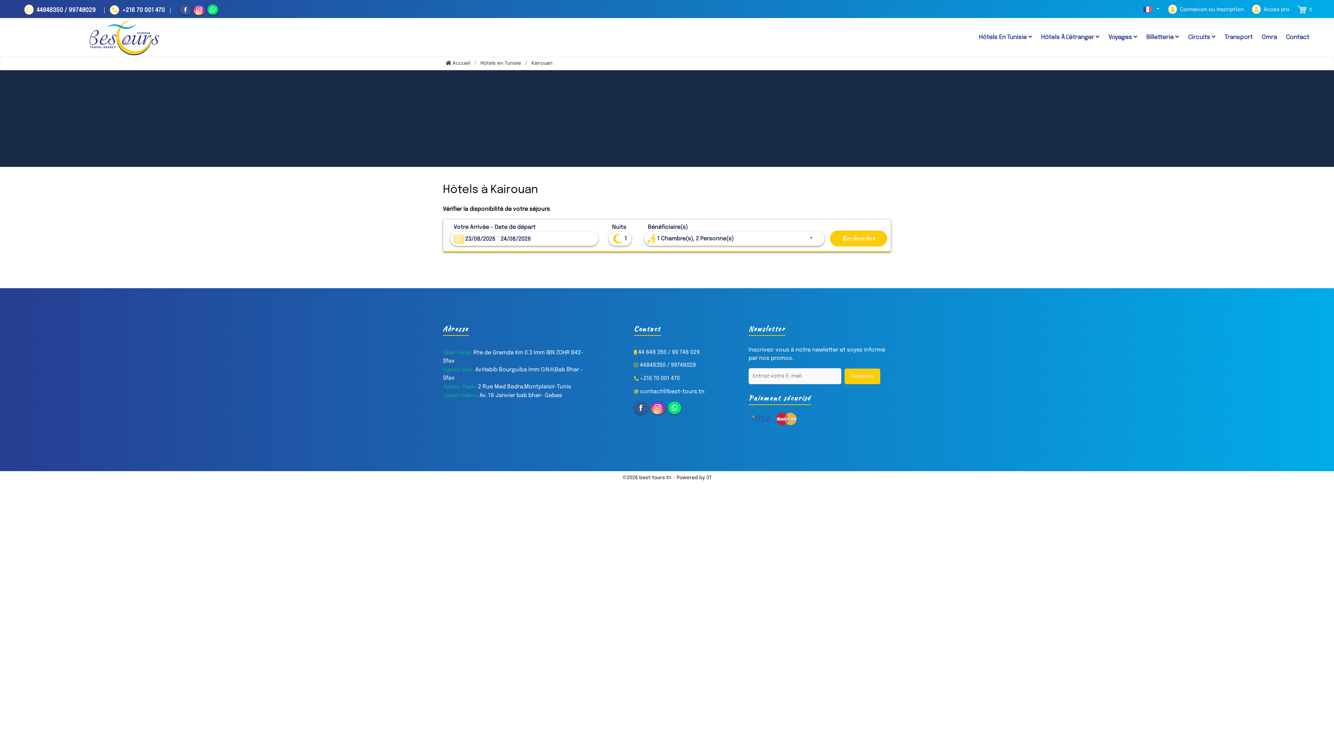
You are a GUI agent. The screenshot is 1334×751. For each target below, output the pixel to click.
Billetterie (1160, 37)
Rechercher (858, 238)
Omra (1269, 37)
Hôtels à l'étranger (1068, 37)
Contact (1297, 37)
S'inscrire (862, 376)
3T (709, 477)
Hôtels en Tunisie (500, 63)
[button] (1151, 10)
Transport (1239, 37)
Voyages (1121, 37)
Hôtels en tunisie (1003, 37)
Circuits (1200, 37)
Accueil (460, 63)
